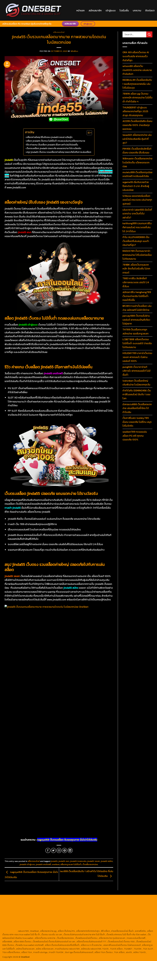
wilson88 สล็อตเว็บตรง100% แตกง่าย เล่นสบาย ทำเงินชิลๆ (137, 70)
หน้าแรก (80, 10)
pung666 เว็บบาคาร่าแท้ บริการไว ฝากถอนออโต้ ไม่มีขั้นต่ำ (136, 371)
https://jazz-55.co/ (116, 917)
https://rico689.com (75, 899)
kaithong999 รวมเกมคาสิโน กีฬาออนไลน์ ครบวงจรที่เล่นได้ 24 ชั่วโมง (137, 227)
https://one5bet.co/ (144, 910)
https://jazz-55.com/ (137, 917)
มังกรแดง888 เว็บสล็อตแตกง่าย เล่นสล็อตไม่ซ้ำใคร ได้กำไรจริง (137, 408)
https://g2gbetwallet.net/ (111, 920)
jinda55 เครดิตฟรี (43, 864)
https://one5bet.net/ (122, 910)
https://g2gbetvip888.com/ (56, 920)
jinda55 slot (63, 861)
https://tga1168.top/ (112, 906)
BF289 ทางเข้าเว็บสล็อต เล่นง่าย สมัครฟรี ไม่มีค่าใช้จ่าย (137, 308)
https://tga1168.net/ (91, 906)
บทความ (137, 10)
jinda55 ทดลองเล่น (78, 861)
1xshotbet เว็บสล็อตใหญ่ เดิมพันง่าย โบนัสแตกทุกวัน (136, 382)
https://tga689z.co (34, 899)
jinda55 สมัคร (107, 861)
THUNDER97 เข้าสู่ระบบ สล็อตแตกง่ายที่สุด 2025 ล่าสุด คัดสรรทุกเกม (135, 111)
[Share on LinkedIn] (70, 850)
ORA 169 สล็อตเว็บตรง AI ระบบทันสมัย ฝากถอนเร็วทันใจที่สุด (136, 56)
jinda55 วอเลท (93, 861)
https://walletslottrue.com (131, 913)
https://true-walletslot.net (60, 913)
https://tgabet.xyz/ (51, 906)
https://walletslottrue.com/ (39, 927)
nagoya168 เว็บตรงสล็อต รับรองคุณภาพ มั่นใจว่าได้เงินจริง (67, 839)
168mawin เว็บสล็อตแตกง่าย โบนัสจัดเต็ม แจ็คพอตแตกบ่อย (137, 162)
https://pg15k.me (10, 902)
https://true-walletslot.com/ (125, 927)
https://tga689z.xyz (54, 899)
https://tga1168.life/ (132, 906)
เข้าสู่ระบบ (111, 10)
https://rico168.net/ (80, 910)
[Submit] (149, 34)
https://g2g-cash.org (96, 899)
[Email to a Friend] (58, 850)
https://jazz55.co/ (32, 920)
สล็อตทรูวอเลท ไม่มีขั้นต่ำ (71, 864)
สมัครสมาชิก (95, 10)
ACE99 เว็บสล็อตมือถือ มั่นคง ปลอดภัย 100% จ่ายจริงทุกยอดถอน (137, 125)
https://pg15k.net (64, 902)
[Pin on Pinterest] (64, 850)
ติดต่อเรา (150, 10)
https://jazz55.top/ (96, 917)
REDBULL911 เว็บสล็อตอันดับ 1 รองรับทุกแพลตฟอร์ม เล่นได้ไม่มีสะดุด (137, 83)
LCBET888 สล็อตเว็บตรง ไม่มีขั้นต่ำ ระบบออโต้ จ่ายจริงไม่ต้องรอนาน (137, 343)
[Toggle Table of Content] (87, 132)
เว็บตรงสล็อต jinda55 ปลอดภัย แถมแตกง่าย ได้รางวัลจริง (53, 148)
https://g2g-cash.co (118, 899)
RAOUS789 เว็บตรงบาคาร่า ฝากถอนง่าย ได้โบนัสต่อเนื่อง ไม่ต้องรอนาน (137, 255)
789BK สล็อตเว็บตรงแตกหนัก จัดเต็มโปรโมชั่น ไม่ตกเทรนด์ (136, 268)
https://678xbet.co (34, 910)
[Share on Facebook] (47, 850)
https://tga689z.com (13, 899)
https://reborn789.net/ (34, 913)
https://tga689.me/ (85, 924)
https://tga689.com (65, 924)
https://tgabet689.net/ (131, 924)
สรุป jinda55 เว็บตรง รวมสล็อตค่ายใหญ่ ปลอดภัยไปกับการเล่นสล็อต (58, 152)
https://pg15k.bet (137, 899)
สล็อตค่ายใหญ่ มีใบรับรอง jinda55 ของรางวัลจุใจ (49, 137)
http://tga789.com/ (71, 906)
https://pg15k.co (46, 902)
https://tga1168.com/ (30, 906)
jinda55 (54, 861)
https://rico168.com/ (101, 910)
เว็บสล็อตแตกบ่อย (90, 864)
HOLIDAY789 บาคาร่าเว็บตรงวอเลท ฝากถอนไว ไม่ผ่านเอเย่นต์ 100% (137, 357)
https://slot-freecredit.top (43, 917)
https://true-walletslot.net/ (97, 927)
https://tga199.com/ (12, 913)
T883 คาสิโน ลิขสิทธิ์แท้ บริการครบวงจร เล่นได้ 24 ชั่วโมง (136, 282)
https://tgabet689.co (13, 927)
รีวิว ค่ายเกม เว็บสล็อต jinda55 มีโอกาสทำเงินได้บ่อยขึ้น (52, 144)
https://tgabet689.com (107, 924)
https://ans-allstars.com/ (57, 910)
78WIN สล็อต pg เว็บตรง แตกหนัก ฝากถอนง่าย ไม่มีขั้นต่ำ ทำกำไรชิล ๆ (137, 97)
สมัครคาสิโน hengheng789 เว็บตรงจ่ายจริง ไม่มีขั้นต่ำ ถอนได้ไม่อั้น (137, 296)
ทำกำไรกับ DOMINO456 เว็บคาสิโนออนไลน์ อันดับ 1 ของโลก (137, 394)
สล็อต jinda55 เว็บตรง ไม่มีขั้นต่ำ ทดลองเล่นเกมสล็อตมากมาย (55, 141)
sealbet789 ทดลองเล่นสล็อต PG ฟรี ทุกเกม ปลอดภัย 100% (135, 435)
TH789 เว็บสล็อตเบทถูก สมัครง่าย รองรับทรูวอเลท (136, 331)
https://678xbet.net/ (13, 910)
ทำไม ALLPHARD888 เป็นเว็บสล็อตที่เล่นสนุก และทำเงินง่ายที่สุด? (136, 241)
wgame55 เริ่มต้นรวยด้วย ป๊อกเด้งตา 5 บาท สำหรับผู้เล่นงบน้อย (136, 186)
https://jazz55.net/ (107, 913)
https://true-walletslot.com (71, 917)
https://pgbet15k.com (84, 902)
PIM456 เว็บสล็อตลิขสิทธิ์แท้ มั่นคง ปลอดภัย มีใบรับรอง (137, 150)
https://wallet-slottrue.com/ (67, 927)
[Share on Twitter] (53, 850)
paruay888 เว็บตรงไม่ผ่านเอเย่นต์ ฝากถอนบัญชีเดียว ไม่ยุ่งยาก (136, 319)
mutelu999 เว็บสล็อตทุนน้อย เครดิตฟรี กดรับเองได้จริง (137, 174)
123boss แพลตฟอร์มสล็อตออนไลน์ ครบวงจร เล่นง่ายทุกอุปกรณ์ (137, 200)
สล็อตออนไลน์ (59, 32)
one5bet (55, 864)
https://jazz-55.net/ (12, 920)
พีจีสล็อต (74, 51)
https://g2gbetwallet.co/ (41, 924)
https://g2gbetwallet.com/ (84, 920)
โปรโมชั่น (124, 10)
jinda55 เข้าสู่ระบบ (27, 864)
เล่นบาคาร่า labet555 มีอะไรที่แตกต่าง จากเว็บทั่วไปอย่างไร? (137, 213)
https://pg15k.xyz (29, 902)
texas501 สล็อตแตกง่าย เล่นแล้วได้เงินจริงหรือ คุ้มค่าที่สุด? (137, 139)
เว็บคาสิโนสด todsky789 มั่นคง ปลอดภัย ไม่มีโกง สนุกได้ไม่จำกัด (137, 422)
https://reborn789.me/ (86, 913)
